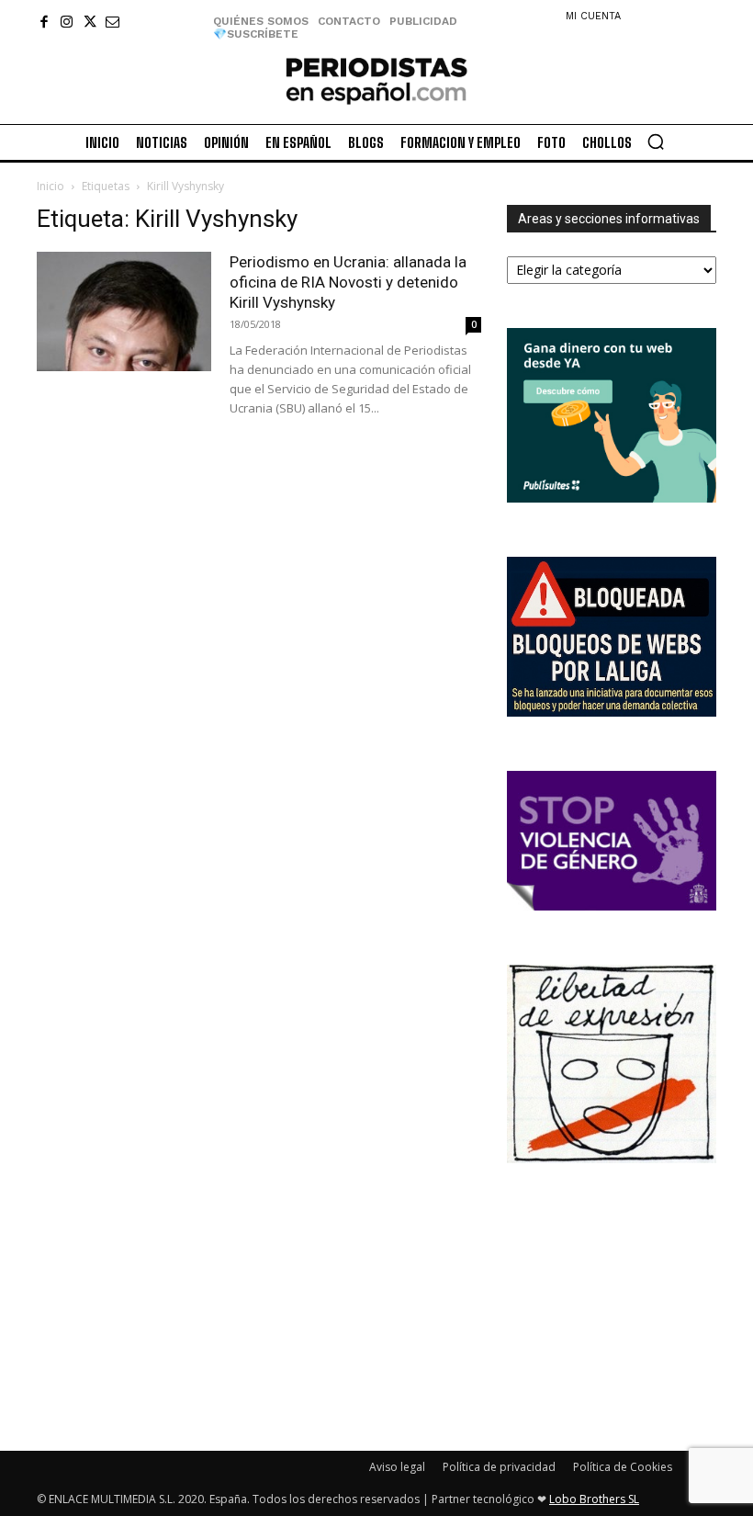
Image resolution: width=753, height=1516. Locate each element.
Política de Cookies (622, 1467)
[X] (89, 21)
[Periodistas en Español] (376, 80)
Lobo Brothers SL (594, 1499)
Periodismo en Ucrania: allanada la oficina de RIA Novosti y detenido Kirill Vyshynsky (348, 282)
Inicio (50, 186)
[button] (655, 141)
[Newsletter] (112, 21)
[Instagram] (66, 21)
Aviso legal (397, 1467)
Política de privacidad (499, 1467)
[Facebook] (44, 21)
